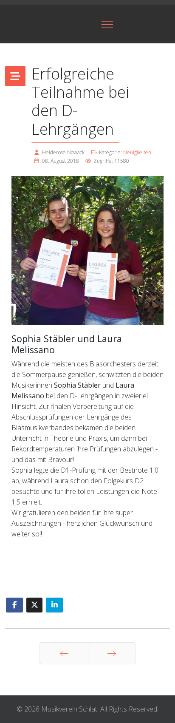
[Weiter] (111, 653)
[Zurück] (64, 653)
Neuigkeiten (137, 152)
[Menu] (107, 24)
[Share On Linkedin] (54, 605)
